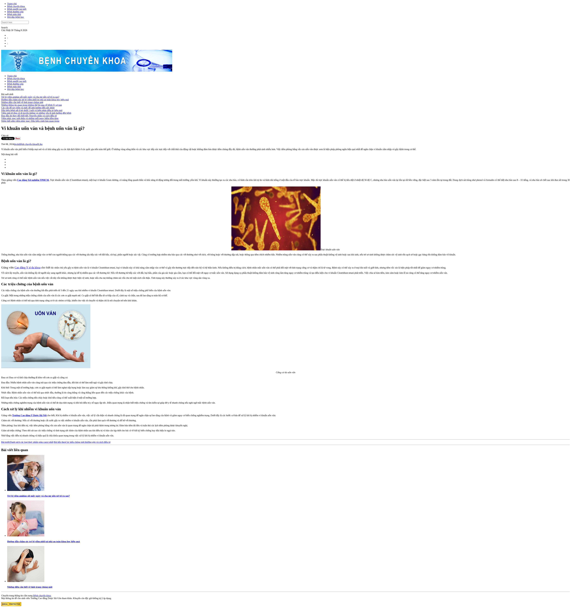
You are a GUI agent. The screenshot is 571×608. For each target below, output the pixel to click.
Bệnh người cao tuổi (16, 9)
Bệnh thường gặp (15, 11)
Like (40, 144)
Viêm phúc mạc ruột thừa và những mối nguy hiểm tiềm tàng (29, 118)
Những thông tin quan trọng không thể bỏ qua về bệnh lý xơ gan (31, 105)
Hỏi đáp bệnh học (15, 17)
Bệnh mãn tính (14, 14)
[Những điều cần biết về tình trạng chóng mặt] (25, 581)
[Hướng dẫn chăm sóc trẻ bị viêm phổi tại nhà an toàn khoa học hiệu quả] (25, 535)
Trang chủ (12, 3)
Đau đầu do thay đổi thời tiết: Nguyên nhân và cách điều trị (29, 115)
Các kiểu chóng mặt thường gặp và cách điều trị (82, 442)
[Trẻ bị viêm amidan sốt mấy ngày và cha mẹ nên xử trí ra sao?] (25, 490)
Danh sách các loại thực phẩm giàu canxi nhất (27, 442)
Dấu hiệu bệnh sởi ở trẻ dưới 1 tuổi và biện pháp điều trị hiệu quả (31, 110)
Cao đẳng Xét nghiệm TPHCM (33, 180)
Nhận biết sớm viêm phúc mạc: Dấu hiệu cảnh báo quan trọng (30, 121)
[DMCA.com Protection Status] (11, 605)
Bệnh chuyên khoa (16, 6)
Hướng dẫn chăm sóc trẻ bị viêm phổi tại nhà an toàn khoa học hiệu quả (35, 99)
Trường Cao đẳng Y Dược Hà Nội (29, 415)
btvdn (16, 144)
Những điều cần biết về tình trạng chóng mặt (22, 102)
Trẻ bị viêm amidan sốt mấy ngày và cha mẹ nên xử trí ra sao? (30, 97)
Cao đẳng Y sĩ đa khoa (27, 267)
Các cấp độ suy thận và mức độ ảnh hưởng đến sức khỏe (28, 107)
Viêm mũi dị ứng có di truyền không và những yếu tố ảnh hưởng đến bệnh (36, 113)
